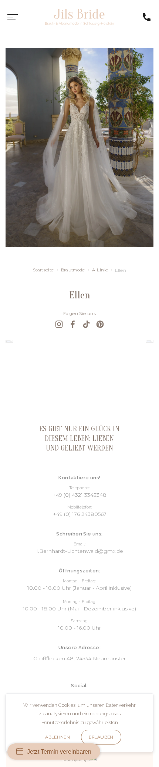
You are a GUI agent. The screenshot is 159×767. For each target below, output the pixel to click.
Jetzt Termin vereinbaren (59, 752)
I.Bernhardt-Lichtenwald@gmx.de (79, 551)
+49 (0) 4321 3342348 (79, 494)
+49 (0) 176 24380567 (79, 514)
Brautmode (73, 270)
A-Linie (100, 270)
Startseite (43, 270)
